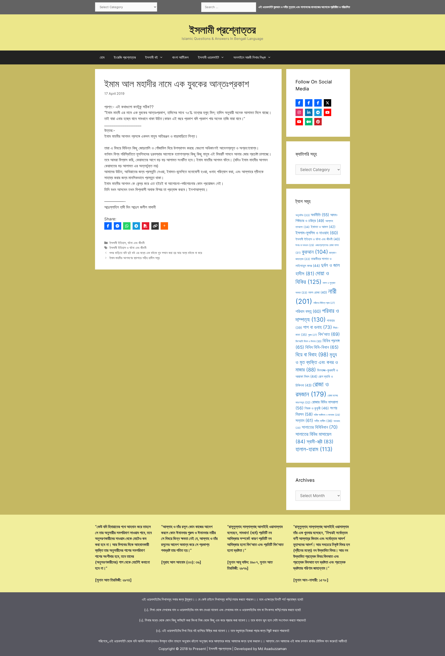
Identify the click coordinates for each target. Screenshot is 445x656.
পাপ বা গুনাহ (317, 327)
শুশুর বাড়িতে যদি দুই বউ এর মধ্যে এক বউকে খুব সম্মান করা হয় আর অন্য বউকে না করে (155, 253)
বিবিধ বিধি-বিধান (322, 347)
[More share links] (164, 226)
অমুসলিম (303, 215)
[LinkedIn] (308, 112)
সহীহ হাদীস (323, 421)
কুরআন (315, 252)
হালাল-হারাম (314, 449)
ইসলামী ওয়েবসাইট (208, 57)
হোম (102, 57)
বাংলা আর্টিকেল (180, 57)
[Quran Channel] (299, 121)
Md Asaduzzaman (272, 648)
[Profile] (299, 103)
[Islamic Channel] (327, 112)
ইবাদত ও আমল (323, 227)
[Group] (318, 103)
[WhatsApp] (126, 226)
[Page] (308, 103)
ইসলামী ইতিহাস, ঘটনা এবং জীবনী (127, 243)
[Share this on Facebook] (108, 226)
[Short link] (155, 226)
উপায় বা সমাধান (305, 245)
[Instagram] (299, 112)
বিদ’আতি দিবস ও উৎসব (308, 341)
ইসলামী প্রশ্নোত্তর (222, 29)
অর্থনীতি (320, 214)
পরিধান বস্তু (308, 311)
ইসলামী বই (151, 57)
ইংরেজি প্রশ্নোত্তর (125, 57)
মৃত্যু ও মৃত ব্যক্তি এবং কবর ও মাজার (317, 362)
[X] (327, 103)
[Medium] (308, 121)
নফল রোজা (317, 292)
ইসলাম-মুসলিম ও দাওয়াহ (317, 232)
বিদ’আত (329, 334)
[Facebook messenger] (117, 226)
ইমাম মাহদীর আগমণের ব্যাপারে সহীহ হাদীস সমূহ (134, 258)
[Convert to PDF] (145, 226)
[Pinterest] (318, 121)
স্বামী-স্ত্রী (320, 441)
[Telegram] (136, 226)
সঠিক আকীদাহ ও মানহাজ (327, 414)
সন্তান (304, 420)
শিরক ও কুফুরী (317, 408)
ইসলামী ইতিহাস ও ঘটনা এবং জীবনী (127, 248)
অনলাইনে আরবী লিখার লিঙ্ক (249, 57)
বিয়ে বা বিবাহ (312, 354)
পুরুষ (312, 334)
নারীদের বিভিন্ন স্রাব (324, 302)
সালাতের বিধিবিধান (320, 427)
